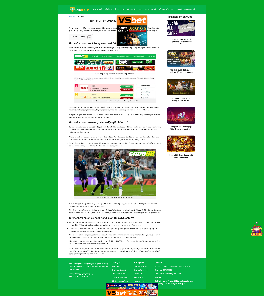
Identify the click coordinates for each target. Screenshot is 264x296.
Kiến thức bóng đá (140, 266)
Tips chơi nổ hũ (139, 281)
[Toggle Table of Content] (88, 37)
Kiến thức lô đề (139, 274)
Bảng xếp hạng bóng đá (185, 9)
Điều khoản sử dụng (119, 274)
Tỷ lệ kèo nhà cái (112, 9)
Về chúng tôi (116, 266)
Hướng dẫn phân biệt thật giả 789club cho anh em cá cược (181, 128)
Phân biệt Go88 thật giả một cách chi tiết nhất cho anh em (181, 71)
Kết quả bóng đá (166, 9)
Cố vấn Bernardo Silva (120, 281)
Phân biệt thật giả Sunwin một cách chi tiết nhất (181, 156)
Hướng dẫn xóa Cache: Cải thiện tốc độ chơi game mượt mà (181, 41)
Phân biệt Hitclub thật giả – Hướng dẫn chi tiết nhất (181, 99)
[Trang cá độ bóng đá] (79, 9)
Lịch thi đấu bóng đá (147, 9)
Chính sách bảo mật (119, 270)
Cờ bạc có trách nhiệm (120, 277)
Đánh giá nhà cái (129, 9)
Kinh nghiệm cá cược (141, 270)
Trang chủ (97, 9)
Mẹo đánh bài (138, 277)
